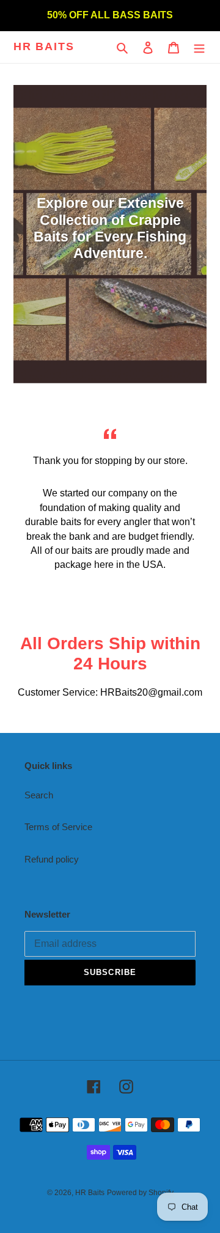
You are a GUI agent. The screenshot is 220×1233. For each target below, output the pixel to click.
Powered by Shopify (140, 1192)
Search (38, 795)
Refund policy (51, 859)
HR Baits (43, 46)
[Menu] (199, 47)
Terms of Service (58, 827)
